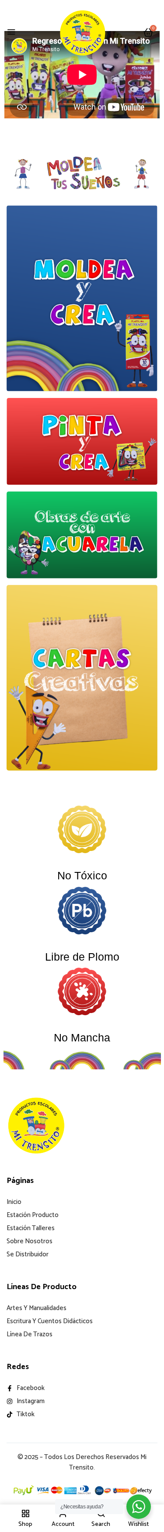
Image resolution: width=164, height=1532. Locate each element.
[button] (148, 33)
